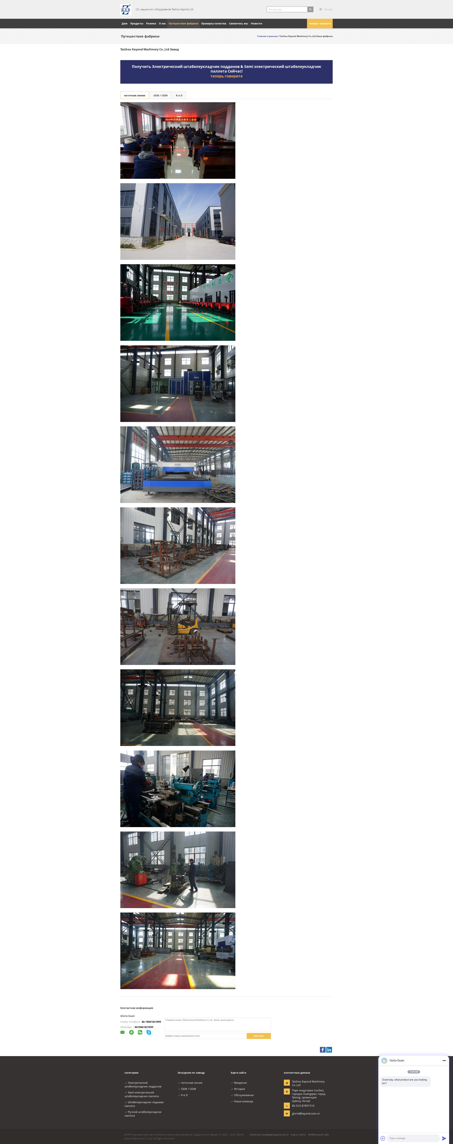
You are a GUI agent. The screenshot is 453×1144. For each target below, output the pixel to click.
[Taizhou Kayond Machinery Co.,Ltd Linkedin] (329, 1050)
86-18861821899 (151, 1021)
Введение (240, 1082)
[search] (310, 9)
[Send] (444, 1138)
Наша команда (243, 1101)
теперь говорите (320, 23)
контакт (259, 1036)
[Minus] (444, 1060)
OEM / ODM (160, 95)
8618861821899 (144, 1027)
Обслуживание (244, 1095)
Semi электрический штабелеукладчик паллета (142, 1094)
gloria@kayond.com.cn (303, 1113)
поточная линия (134, 95)
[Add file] (382, 1138)
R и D (179, 95)
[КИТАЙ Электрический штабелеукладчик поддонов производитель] (125, 9)
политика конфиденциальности (269, 1134)
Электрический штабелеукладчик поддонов (143, 1084)
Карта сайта (298, 1134)
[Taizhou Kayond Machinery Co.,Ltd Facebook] (323, 1050)
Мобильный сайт (318, 1134)
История (239, 1089)
